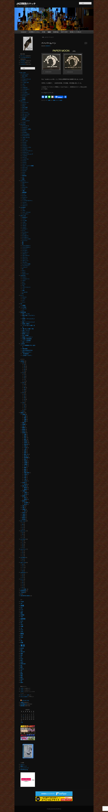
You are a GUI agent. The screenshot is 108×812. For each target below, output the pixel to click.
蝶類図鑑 (24, 192)
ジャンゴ (24, 157)
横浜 (21, 650)
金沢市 (23, 512)
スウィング (24, 167)
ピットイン (24, 240)
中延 (25, 477)
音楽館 (23, 99)
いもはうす (24, 87)
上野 (25, 449)
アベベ (23, 77)
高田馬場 (26, 457)
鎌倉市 (25, 489)
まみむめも (23, 275)
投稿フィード (23, 766)
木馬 (23, 290)
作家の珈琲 (24, 348)
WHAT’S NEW (64, 32)
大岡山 (25, 474)
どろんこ (24, 199)
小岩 (25, 476)
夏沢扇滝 (22, 705)
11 (23, 716)
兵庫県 (23, 509)
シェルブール (25, 159)
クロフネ (24, 117)
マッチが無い (23, 307)
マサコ (23, 280)
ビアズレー (24, 229)
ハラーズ (24, 224)
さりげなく (23, 61)
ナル (23, 209)
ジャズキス (24, 149)
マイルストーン (25, 279)
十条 (25, 479)
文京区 (21, 631)
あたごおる (24, 76)
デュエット (24, 197)
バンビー (24, 227)
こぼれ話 (22, 343)
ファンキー (24, 250)
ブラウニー (24, 254)
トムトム (24, 202)
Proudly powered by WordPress (54, 809)
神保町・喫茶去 (25, 323)
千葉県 (23, 491)
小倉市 (23, 514)
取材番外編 (55, 32)
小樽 (25, 416)
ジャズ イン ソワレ (26, 147)
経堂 (25, 469)
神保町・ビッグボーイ (27, 337)
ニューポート (25, 214)
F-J (23, 372)
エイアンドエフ (25, 94)
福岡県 (21, 662)
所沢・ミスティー (26, 342)
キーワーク (24, 109)
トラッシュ (24, 204)
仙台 (23, 426)
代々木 (25, 466)
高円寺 (25, 456)
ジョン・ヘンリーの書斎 (28, 165)
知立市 (25, 504)
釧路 (25, 417)
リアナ (23, 299)
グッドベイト (25, 112)
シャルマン (24, 155)
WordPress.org (24, 769)
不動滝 (22, 702)
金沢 (21, 670)
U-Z (23, 402)
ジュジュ (24, 160)
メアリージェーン (26, 287)
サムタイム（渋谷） (27, 129)
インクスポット (25, 89)
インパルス (24, 92)
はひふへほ (23, 215)
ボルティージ (25, 274)
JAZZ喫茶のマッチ (26, 3)
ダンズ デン (25, 187)
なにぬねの (23, 207)
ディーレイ (23, 56)
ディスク (24, 195)
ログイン (22, 764)
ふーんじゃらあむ (26, 264)
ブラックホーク (25, 255)
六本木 (25, 481)
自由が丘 (26, 444)
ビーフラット (25, 232)
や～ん (22, 295)
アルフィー (24, 81)
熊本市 (23, 517)
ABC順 (43, 32)
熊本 (21, 657)
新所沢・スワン (25, 333)
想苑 (23, 179)
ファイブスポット (26, 245)
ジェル (23, 139)
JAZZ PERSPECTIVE (27, 350)
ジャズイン (24, 145)
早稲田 (25, 461)
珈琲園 (23, 119)
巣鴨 (49, 100)
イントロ (24, 91)
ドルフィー (24, 205)
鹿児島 (23, 519)
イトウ (23, 86)
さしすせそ (23, 124)
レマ (23, 300)
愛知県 (23, 501)
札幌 (25, 419)
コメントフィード (24, 768)
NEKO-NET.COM (25, 700)
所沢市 (25, 484)
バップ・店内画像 (26, 340)
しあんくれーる (25, 137)
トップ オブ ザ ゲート (25, 57)
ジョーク (24, 164)
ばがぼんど (24, 217)
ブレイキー (24, 262)
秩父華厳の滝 (23, 704)
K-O (23, 382)
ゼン (23, 177)
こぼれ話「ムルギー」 (27, 355)
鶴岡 (21, 680)
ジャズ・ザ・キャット (27, 150)
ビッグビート (25, 235)
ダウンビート (25, 182)
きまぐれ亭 (24, 107)
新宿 (25, 439)
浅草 (25, 452)
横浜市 (25, 487)
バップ (23, 219)
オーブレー (24, 95)
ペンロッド (24, 267)
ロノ (23, 310)
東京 (22, 645)
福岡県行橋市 (23, 663)
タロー (23, 185)
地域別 (49, 32)
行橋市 (23, 516)
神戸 (25, 511)
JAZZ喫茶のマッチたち (34, 32)
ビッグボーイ (25, 237)
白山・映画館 (25, 335)
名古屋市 (26, 502)
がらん (23, 105)
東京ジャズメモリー (27, 352)
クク (23, 111)
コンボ (23, 122)
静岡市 (25, 499)
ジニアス (24, 142)
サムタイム (24, 127)
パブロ (23, 222)
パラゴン (24, 225)
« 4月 (21, 722)
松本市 (23, 431)
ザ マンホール (25, 125)
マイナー (24, 277)
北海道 (23, 414)
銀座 (25, 436)
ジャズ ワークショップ (27, 154)
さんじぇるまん (25, 134)
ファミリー (24, 249)
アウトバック (25, 74)
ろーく (23, 302)
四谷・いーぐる (25, 313)
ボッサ (23, 272)
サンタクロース (25, 135)
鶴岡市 (23, 427)
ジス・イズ (24, 140)
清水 (25, 497)
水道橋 (25, 462)
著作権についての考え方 (75, 32)
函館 (25, 421)
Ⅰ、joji (27, 695)
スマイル (24, 170)
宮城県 (23, 424)
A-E (23, 363)
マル (23, 285)
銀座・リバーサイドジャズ (28, 322)
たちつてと (23, 180)
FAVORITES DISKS (25, 595)
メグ (23, 289)
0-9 (21, 303)
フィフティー (25, 252)
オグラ (23, 97)
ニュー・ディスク (26, 212)
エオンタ (24, 308)
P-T (23, 392)
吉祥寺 (25, 442)
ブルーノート (25, 260)
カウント (24, 104)
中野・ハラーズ (25, 330)
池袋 (25, 451)
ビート (23, 230)
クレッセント (25, 115)
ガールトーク (25, 102)
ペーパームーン (48, 43)
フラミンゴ (24, 259)
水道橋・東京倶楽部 (27, 338)
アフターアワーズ (26, 79)
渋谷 (25, 437)
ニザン (23, 210)
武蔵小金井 (26, 472)
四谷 (25, 459)
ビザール (24, 234)
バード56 (24, 220)
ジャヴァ (24, 144)
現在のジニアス (25, 332)
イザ (23, 84)
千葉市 (25, 492)
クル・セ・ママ (25, 114)
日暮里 (25, 464)
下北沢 (25, 447)
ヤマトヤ (24, 297)
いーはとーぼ (25, 82)
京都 (23, 506)
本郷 (25, 434)
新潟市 (23, 429)
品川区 (21, 621)
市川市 (25, 494)
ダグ (23, 184)
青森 (23, 422)
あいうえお (23, 72)
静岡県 (23, 496)
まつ (23, 282)
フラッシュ (24, 257)
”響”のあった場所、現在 (28, 328)
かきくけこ (23, 101)
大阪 (23, 507)
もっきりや (23, 64)
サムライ (24, 130)
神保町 (25, 441)
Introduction (23, 32)
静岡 (21, 677)
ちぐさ (23, 189)
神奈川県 (24, 486)
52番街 (23, 305)
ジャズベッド (25, 152)
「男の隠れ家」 (25, 353)
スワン (23, 172)
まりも (23, 284)
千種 (23, 190)
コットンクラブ (25, 120)
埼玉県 (23, 482)
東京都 (23, 432)
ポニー (23, 270)
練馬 (25, 471)
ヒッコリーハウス (26, 239)
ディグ (23, 194)
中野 (25, 446)
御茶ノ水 (26, 454)
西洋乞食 (24, 175)
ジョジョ (22, 62)
